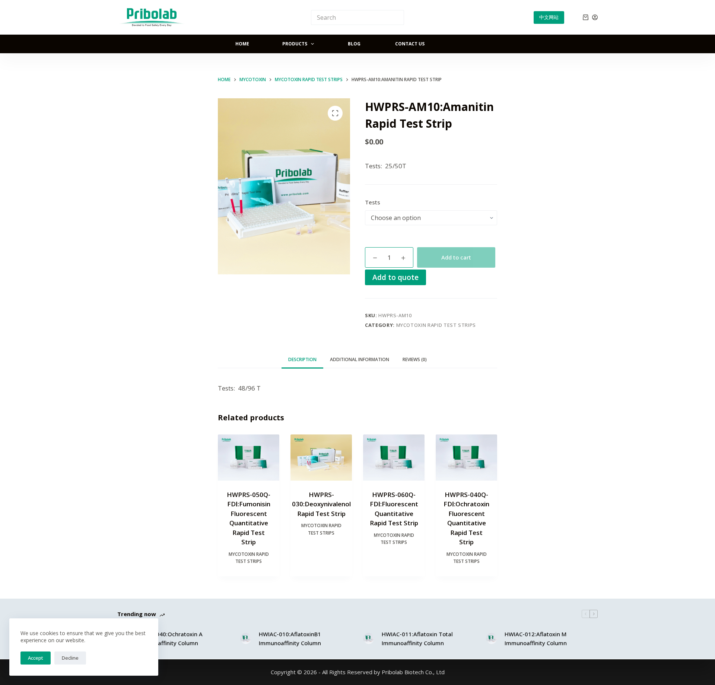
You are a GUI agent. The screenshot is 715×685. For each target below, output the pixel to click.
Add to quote (395, 277)
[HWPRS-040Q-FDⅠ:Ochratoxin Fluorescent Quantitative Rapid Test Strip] (466, 457)
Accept (35, 657)
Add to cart (456, 257)
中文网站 (549, 17)
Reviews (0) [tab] (415, 359)
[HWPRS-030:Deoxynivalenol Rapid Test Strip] (321, 457)
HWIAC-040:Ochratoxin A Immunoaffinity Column (169, 638)
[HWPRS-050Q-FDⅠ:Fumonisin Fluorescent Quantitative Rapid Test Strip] (248, 457)
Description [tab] (302, 359)
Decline (70, 657)
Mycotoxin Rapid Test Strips (436, 325)
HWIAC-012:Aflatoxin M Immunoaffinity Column (536, 638)
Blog (354, 44)
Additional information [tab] (359, 359)
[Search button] (396, 17)
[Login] (595, 17)
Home (242, 44)
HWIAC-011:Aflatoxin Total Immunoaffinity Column (417, 638)
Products (294, 44)
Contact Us (410, 44)
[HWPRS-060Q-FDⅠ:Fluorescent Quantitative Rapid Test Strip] (394, 457)
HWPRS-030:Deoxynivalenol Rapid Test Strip (321, 504)
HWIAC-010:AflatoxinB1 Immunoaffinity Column (290, 638)
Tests (372, 202)
